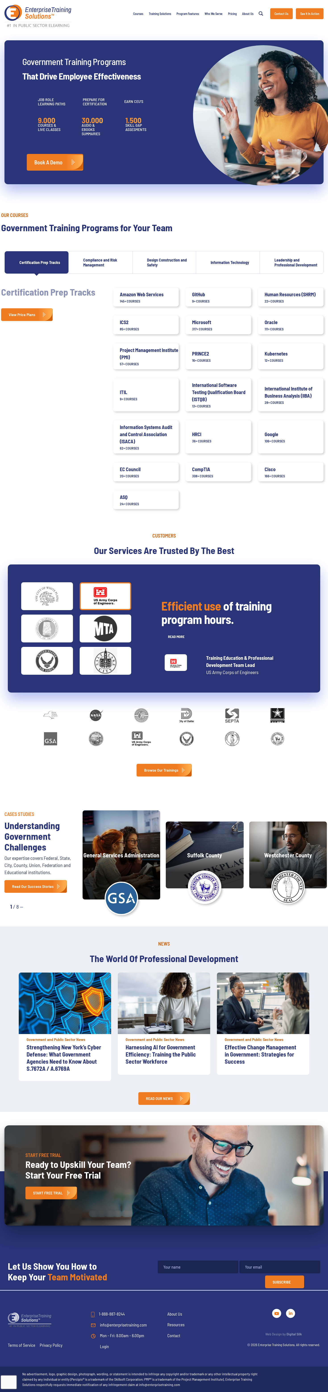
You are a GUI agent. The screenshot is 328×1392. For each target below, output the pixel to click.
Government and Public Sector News (56, 1039)
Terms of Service (21, 1345)
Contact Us (281, 14)
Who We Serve (213, 14)
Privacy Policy (51, 1345)
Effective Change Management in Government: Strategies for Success (161, 1054)
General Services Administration (121, 855)
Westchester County (288, 855)
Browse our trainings (161, 770)
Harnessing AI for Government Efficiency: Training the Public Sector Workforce (62, 1054)
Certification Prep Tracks (39, 262)
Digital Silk (294, 1334)
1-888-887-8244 (111, 1313)
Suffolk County (204, 855)
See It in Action (309, 14)
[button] (31, 906)
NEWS (164, 943)
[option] (64, 1024)
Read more (176, 636)
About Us (247, 14)
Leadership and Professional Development (295, 262)
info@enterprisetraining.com (123, 1324)
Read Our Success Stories (33, 886)
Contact (173, 1335)
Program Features (187, 14)
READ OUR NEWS (159, 1098)
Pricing (232, 14)
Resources (176, 1324)
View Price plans (22, 314)
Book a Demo (48, 162)
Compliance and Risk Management (100, 262)
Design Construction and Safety (167, 262)
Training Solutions (160, 14)
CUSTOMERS (164, 535)
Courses (138, 14)
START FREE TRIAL (48, 1192)
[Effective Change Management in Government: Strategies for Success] (164, 1003)
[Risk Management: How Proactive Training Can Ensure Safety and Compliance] (263, 1003)
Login (104, 1346)
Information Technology (230, 262)
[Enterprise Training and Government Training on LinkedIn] (290, 1312)
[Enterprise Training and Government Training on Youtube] (277, 1312)
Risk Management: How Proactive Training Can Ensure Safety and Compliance (260, 1054)
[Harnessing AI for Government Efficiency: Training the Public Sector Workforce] (65, 1003)
